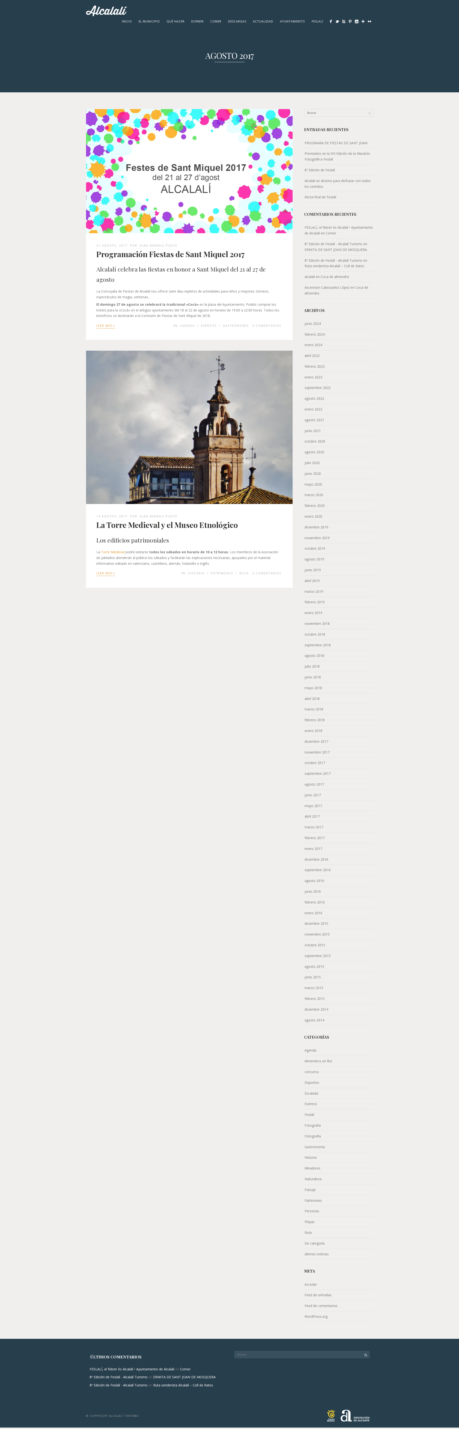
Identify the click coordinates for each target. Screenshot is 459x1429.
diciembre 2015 (316, 923)
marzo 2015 (314, 988)
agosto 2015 (314, 966)
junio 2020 (313, 473)
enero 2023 (313, 377)
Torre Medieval (113, 552)
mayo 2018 (313, 688)
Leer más (105, 325)
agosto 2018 (314, 655)
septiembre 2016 (318, 870)
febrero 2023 (315, 366)
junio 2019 (313, 570)
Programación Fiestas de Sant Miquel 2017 (170, 254)
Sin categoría (315, 1243)
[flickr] (369, 21)
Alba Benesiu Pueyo (158, 246)
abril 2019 (312, 580)
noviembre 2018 (317, 623)
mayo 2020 (313, 484)
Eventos (209, 326)
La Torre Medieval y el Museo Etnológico (167, 525)
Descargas (237, 21)
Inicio (127, 21)
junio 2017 (313, 795)
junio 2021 (313, 430)
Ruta (244, 573)
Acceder (311, 1284)
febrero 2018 (315, 720)
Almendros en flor (318, 1061)
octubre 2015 (315, 945)
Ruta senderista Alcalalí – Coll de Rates (334, 266)
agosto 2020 (314, 452)
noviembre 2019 (317, 538)
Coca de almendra (335, 276)
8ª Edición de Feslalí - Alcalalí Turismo (333, 244)
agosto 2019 (314, 559)
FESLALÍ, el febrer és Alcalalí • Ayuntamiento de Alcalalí (132, 1369)
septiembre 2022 (318, 387)
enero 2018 (313, 730)
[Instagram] (357, 21)
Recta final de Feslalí (320, 197)
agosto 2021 (314, 420)
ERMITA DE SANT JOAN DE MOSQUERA (336, 249)
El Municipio (149, 21)
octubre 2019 (315, 548)
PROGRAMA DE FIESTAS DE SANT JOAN (336, 143)
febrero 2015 (315, 998)
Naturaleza (313, 1179)
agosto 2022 (314, 398)
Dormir (197, 21)
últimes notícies (317, 1254)
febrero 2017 (315, 838)
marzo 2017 (314, 827)
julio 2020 (312, 462)
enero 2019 (313, 612)
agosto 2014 (314, 1020)
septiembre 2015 (318, 955)
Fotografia (313, 1125)
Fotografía (313, 1136)
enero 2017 (313, 848)
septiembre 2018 (318, 645)
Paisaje (310, 1189)
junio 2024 (313, 323)
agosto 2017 (314, 784)
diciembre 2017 (316, 741)
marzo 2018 (314, 709)
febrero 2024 (315, 334)
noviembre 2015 (317, 934)
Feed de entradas (318, 1295)
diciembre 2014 (316, 1009)
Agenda (187, 326)
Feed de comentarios (321, 1305)
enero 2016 (313, 913)
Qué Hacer (176, 21)
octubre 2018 (315, 634)
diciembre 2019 (316, 527)
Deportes (312, 1082)
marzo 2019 (314, 591)
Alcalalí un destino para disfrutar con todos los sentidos (338, 183)
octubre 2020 (315, 441)
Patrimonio (222, 573)
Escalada (311, 1093)
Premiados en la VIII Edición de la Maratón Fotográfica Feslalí (337, 156)
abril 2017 (312, 816)
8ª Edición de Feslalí (320, 170)
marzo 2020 (314, 495)
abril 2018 (312, 698)
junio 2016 (313, 891)
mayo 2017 (313, 805)
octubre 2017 (315, 762)
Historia (196, 573)
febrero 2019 (315, 602)
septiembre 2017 (318, 773)
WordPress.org (316, 1316)
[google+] (363, 21)
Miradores (312, 1168)
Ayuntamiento (292, 21)
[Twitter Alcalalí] (337, 21)
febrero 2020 (315, 505)
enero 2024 (313, 345)
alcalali (310, 276)
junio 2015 (313, 977)
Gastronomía (236, 326)
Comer (215, 21)
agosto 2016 (314, 880)
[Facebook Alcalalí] (331, 21)
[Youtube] (344, 21)
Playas (310, 1221)
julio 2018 (312, 666)
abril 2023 (312, 355)
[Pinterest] (350, 21)
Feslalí (317, 21)
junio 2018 (313, 677)
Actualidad (263, 21)
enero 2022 (313, 409)
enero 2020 (313, 516)
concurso (312, 1071)
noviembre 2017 (317, 752)
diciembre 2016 (316, 859)
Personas (312, 1211)
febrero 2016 (315, 902)
